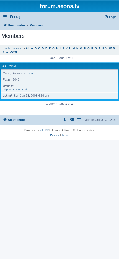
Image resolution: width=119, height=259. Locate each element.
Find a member (13, 48)
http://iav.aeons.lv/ (15, 89)
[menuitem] (14, 17)
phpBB (44, 129)
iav (31, 73)
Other (13, 51)
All (27, 48)
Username (10, 66)
